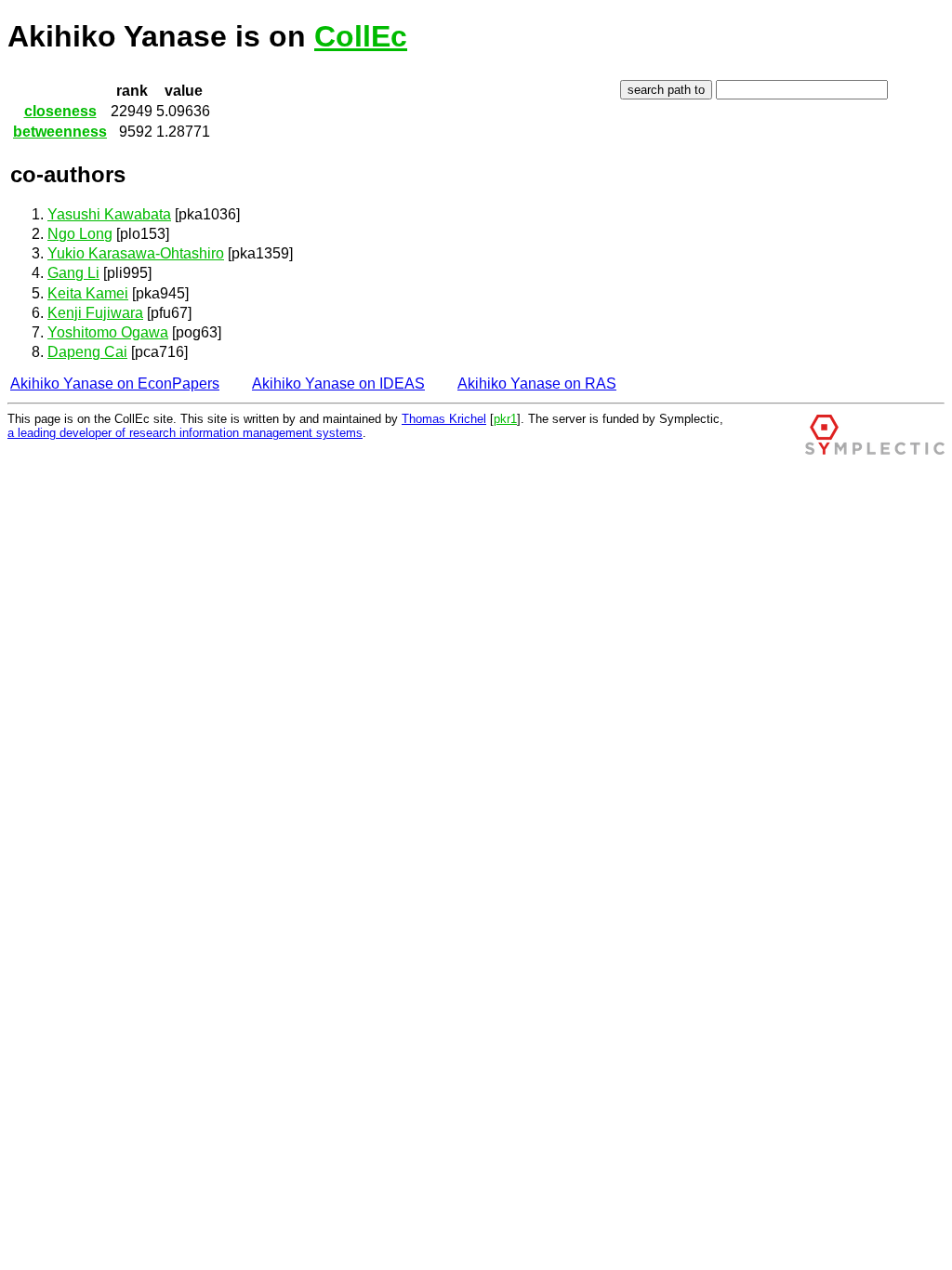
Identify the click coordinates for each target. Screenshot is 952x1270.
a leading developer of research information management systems (185, 433)
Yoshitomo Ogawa (107, 332)
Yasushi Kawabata (109, 214)
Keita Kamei (87, 293)
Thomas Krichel (444, 419)
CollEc (360, 36)
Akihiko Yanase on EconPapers (114, 383)
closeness (60, 111)
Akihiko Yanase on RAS (536, 383)
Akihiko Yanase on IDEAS (338, 383)
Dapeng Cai (87, 352)
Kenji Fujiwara (95, 313)
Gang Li (73, 273)
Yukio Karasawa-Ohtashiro (135, 253)
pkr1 (505, 419)
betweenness (60, 131)
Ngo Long (79, 234)
